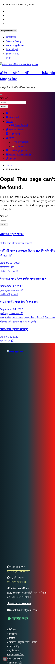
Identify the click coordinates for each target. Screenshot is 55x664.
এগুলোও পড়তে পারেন (12, 234)
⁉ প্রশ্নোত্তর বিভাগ (20, 142)
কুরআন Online (12, 53)
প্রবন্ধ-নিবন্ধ (30, 317)
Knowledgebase (15, 45)
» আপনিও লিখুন (13, 646)
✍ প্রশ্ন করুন (18, 146)
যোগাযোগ (12, 158)
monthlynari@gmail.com (24, 610)
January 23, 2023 (10, 262)
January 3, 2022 (9, 336)
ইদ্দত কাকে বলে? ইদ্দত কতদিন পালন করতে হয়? (23, 278)
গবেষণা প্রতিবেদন (15, 129)
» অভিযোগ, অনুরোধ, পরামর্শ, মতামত (22, 642)
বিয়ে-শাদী (28, 243)
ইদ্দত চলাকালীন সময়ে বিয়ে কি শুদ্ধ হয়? (19, 301)
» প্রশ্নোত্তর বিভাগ (15, 654)
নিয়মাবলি (9, 121)
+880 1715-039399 (20, 603)
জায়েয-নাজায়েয (18, 243)
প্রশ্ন (11, 138)
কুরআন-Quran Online (19, 154)
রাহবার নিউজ (11, 37)
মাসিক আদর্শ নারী (7, 267)
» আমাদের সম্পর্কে (14, 658)
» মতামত (11, 638)
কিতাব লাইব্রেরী (12, 49)
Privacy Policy (13, 41)
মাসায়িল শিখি (5, 271)
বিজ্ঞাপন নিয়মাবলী (21, 125)
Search (4, 98)
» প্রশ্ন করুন (13, 650)
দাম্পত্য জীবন (5, 243)
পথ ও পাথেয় (17, 317)
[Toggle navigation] (1, 94)
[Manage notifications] (5, 659)
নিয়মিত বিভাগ (14, 117)
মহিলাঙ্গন (3, 321)
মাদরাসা (8, 57)
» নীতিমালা (11, 629)
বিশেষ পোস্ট (50, 317)
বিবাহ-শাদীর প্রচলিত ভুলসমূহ (14, 329)
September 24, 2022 (11, 309)
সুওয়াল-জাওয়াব (14, 133)
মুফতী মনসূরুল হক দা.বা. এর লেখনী (21, 321)
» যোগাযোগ (12, 633)
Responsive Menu (8, 30)
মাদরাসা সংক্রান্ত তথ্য (17, 150)
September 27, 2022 (11, 286)
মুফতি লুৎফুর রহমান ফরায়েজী (11, 290)
